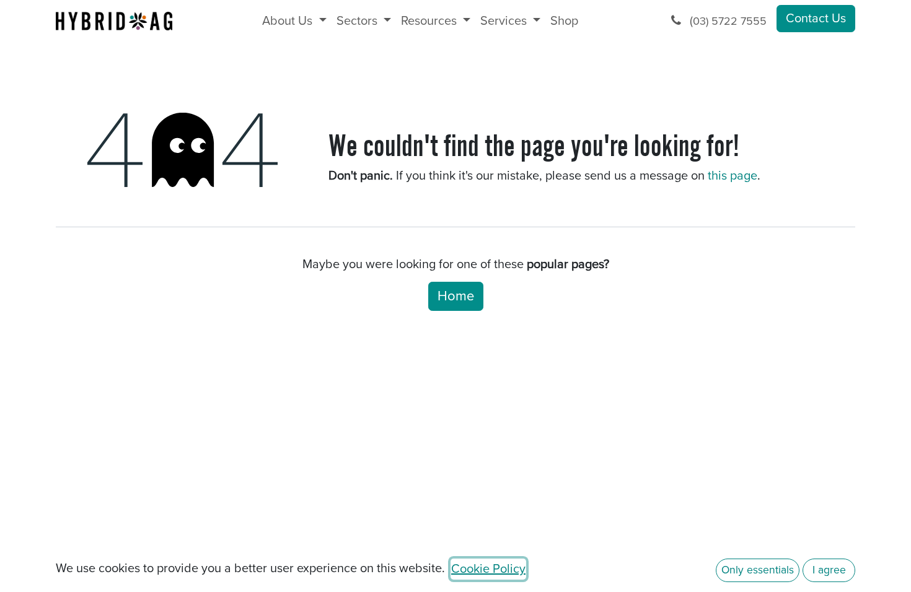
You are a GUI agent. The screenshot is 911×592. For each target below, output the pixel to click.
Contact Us (816, 18)
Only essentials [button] (757, 570)
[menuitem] (294, 21)
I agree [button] (829, 570)
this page (732, 175)
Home (456, 296)
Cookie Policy (488, 569)
